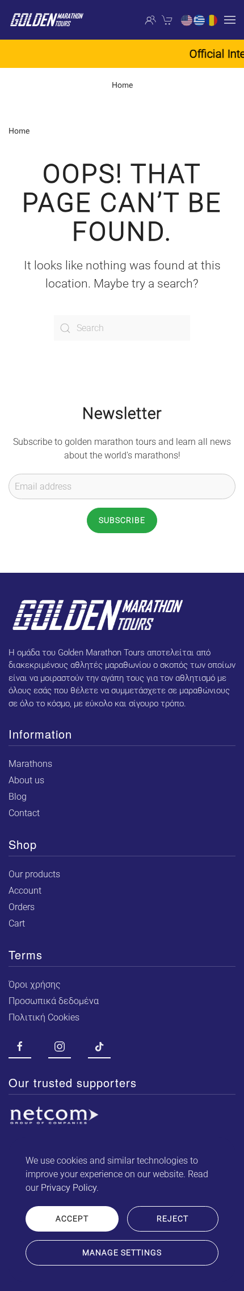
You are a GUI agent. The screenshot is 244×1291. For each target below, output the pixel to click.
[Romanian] (212, 20)
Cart (17, 923)
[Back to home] (47, 20)
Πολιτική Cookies (44, 1017)
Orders (22, 907)
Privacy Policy (68, 1187)
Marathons (30, 763)
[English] (187, 20)
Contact (24, 813)
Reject (172, 1218)
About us (26, 780)
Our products (34, 874)
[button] (229, 20)
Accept (72, 1218)
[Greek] (199, 20)
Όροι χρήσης (35, 984)
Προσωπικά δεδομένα (54, 1001)
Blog (18, 796)
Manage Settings (122, 1252)
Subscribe (122, 520)
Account (25, 890)
